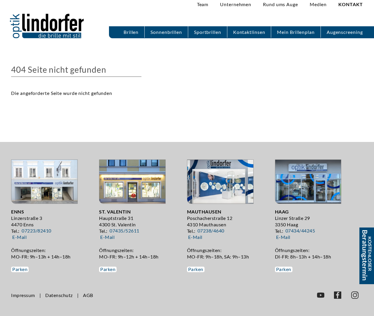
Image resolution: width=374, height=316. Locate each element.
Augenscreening (345, 32)
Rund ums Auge (280, 4)
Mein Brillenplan (295, 32)
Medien (318, 4)
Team (203, 4)
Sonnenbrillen (166, 32)
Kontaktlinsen (249, 32)
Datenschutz (59, 295)
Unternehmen (235, 4)
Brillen (131, 32)
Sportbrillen (207, 32)
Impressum (23, 295)
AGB (88, 295)
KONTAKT (350, 4)
